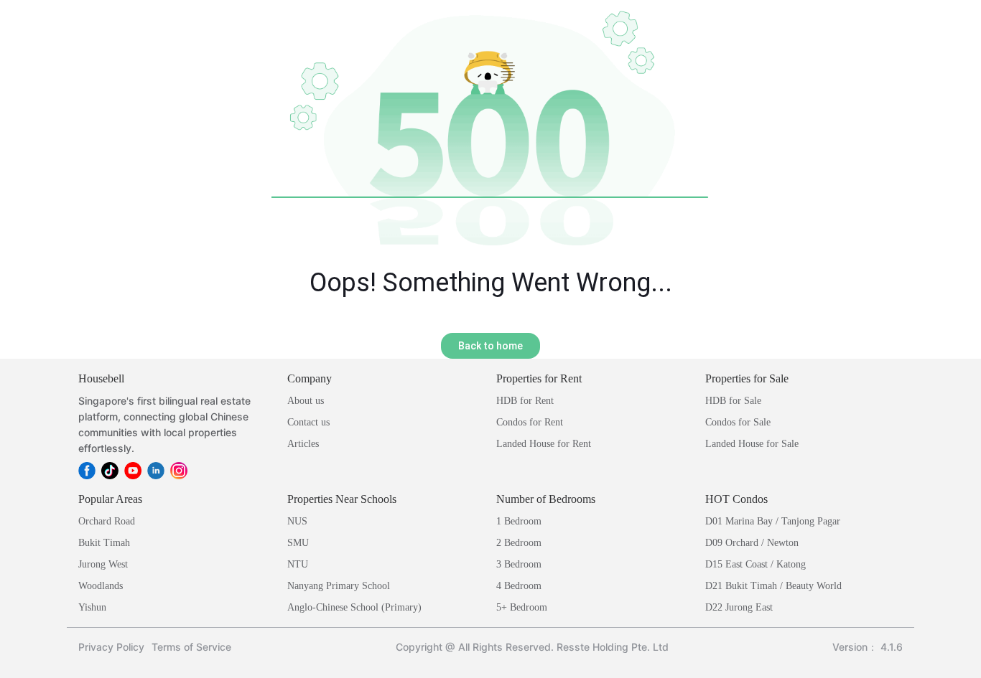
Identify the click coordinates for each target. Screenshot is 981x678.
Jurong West (103, 564)
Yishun (92, 607)
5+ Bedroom (521, 607)
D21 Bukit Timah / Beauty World (773, 585)
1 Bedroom (518, 521)
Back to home (490, 346)
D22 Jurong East (739, 607)
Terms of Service (191, 647)
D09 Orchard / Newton (752, 542)
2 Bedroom (518, 542)
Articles (303, 443)
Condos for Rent (529, 422)
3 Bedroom (518, 564)
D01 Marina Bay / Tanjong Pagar (772, 521)
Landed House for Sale (752, 443)
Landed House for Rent (543, 443)
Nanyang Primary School (338, 585)
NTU (297, 564)
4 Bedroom (518, 585)
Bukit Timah (104, 542)
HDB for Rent (525, 400)
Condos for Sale (738, 422)
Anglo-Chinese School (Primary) (354, 607)
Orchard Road (106, 521)
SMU (298, 542)
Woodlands (100, 585)
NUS (297, 521)
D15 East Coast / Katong (755, 564)
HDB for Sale (733, 400)
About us (305, 400)
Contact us (308, 422)
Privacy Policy (111, 647)
